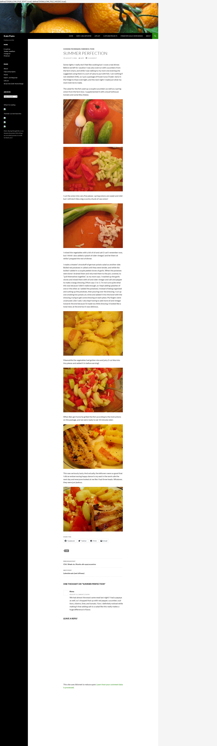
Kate (82, 58)
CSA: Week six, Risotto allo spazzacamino (79, 562)
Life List (97, 36)
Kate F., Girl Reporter (83, 36)
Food (92, 49)
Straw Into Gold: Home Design (132, 36)
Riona (72, 591)
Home (71, 36)
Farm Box (85, 49)
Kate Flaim (9, 36)
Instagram (7, 54)
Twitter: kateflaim (9, 51)
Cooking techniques (72, 49)
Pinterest (7, 56)
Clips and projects (110, 36)
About (148, 36)
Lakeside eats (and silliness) (73, 571)
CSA (66, 551)
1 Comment (92, 58)
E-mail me (7, 49)
